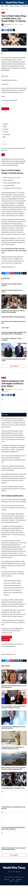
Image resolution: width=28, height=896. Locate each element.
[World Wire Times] (14, 2)
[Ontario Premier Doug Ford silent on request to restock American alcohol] (14, 839)
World (6, 6)
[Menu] (2, 2)
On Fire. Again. (5, 327)
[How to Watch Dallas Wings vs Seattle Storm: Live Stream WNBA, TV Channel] (14, 39)
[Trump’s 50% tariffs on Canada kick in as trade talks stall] (14, 798)
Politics (11, 6)
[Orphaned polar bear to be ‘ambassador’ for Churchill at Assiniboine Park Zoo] (14, 738)
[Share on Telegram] (11, 30)
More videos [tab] (6, 639)
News (2, 6)
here (14, 267)
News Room (8, 24)
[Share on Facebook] (2, 30)
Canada (3, 377)
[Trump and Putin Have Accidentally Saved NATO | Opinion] (14, 350)
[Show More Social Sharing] (16, 30)
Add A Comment (14, 366)
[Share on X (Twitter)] (5, 30)
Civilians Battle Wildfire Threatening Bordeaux (13, 317)
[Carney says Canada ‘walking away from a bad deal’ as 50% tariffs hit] (14, 717)
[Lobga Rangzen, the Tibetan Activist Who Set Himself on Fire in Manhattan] (14, 301)
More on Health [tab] (7, 637)
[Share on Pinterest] (8, 30)
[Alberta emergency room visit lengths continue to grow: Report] (14, 404)
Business (17, 6)
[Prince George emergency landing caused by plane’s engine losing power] (14, 818)
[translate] (5, 108)
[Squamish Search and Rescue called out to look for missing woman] (14, 676)
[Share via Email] (14, 30)
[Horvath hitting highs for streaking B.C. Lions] (14, 779)
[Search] (26, 2)
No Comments (5, 26)
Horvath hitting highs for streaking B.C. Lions (13, 788)
